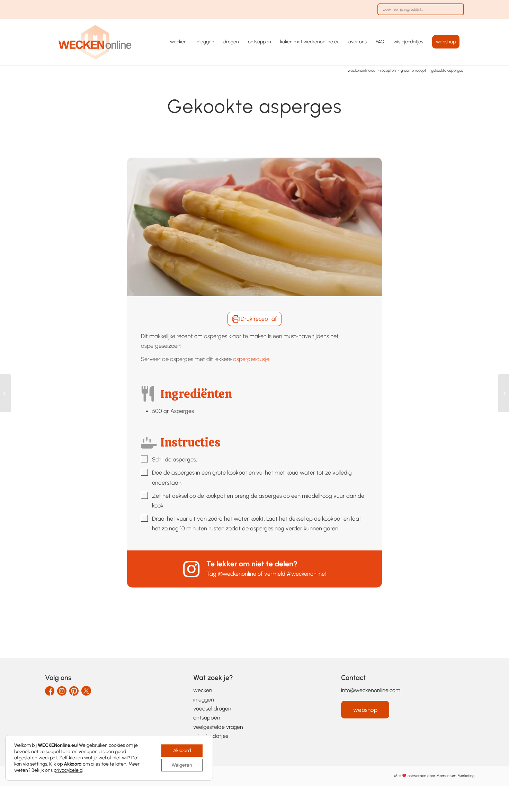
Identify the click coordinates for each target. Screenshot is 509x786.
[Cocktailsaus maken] (503, 393)
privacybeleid (68, 770)
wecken (202, 690)
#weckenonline (306, 573)
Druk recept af (258, 318)
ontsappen (206, 717)
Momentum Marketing (455, 776)
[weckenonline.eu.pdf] (95, 42)
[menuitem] (419, 12)
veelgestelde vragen (218, 727)
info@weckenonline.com (370, 690)
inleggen (203, 699)
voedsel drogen (212, 708)
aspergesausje (251, 358)
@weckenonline (237, 573)
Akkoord (182, 750)
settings (38, 764)
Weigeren (182, 765)
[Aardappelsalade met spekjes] (5, 393)
